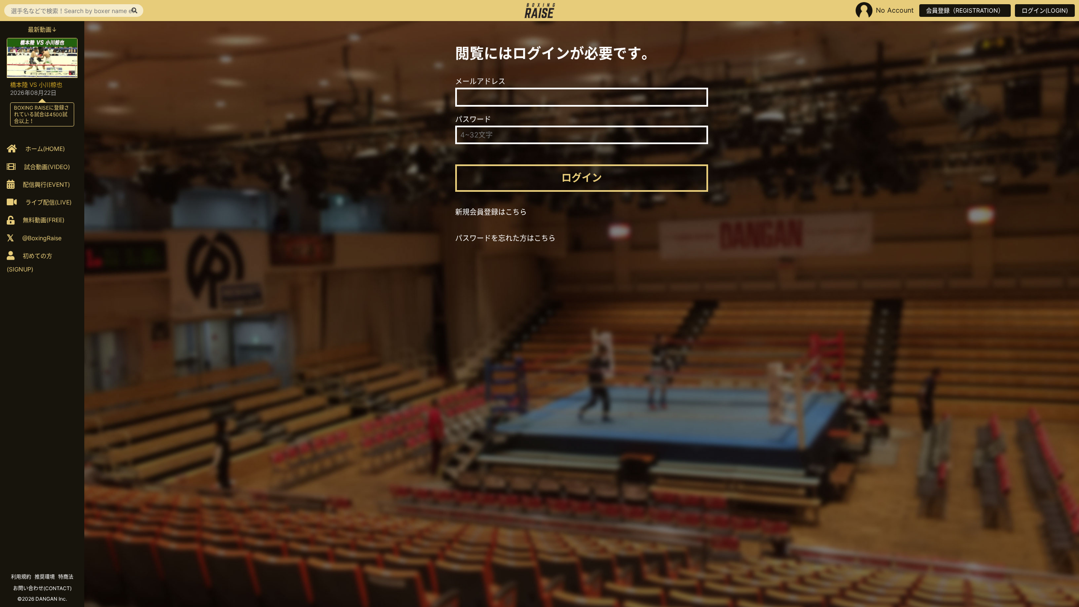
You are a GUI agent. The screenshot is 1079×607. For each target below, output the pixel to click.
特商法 (65, 577)
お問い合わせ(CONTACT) (42, 588)
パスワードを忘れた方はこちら (505, 238)
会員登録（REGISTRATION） (965, 10)
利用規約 (21, 577)
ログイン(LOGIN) (1045, 10)
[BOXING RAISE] (539, 10)
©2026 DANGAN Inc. (42, 599)
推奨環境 (45, 577)
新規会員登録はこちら (491, 212)
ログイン (581, 178)
